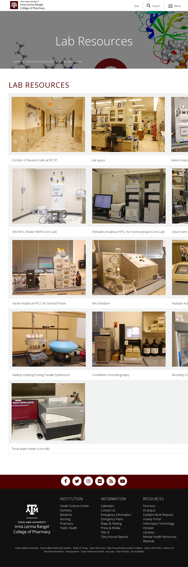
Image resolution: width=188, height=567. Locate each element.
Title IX (105, 532)
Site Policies (122, 551)
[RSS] (111, 481)
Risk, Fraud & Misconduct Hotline (125, 548)
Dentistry (66, 510)
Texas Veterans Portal (92, 551)
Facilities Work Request (158, 515)
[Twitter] (77, 481)
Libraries (148, 532)
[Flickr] (99, 481)
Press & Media (110, 528)
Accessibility (137, 551)
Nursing (65, 519)
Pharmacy (66, 523)
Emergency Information (116, 515)
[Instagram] (88, 481)
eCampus (149, 510)
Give (136, 6)
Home (16, 61)
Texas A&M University (26, 548)
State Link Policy (153, 548)
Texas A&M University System (55, 548)
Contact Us (108, 510)
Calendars (107, 506)
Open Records (97, 548)
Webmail (148, 541)
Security (109, 551)
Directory (149, 506)
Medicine (66, 515)
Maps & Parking (111, 523)
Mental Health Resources (159, 537)
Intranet (148, 528)
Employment (72, 551)
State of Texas (80, 548)
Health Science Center (74, 506)
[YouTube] (122, 481)
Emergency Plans (112, 519)
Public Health (68, 528)
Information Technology (158, 523)
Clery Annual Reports (114, 537)
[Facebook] (65, 481)
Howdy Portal (152, 519)
